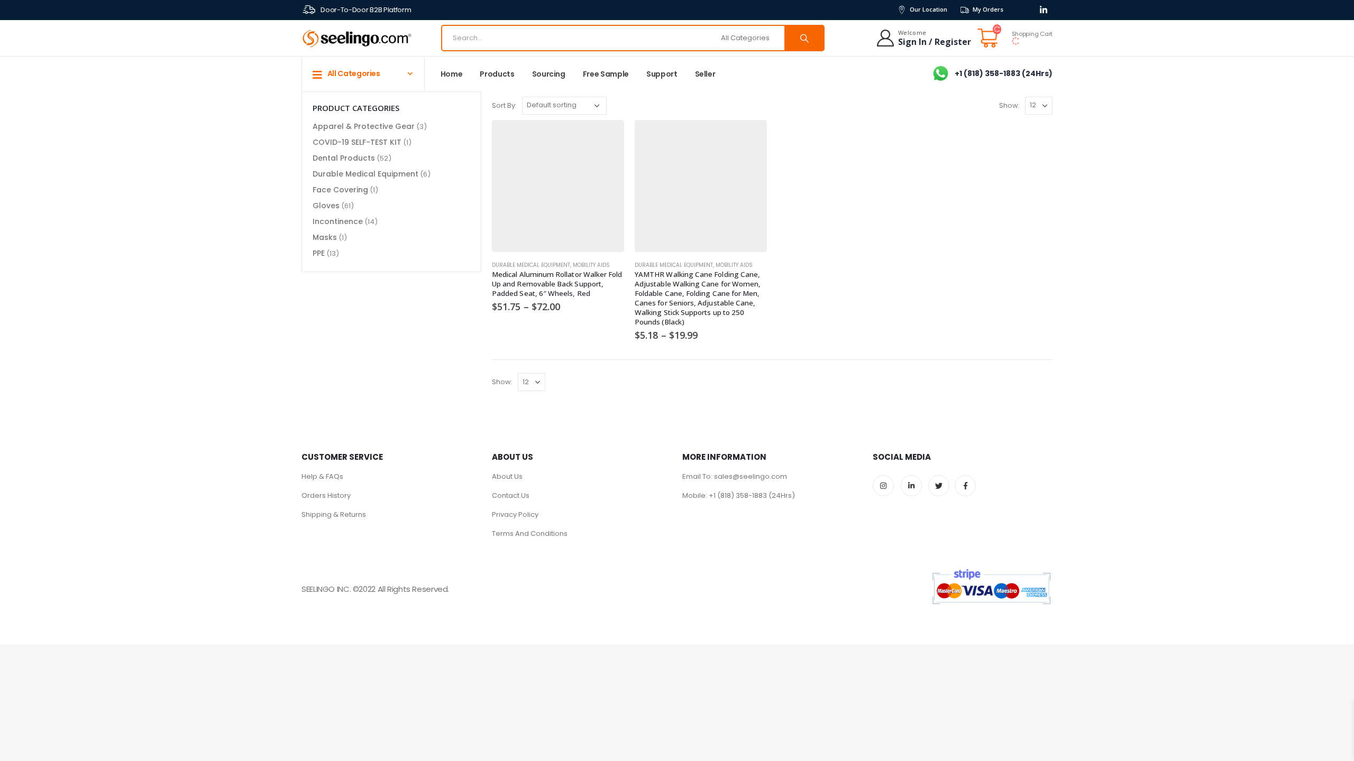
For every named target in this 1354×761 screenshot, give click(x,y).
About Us (507, 476)
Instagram (883, 485)
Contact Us (510, 495)
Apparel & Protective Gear (364, 126)
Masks (325, 237)
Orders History (326, 495)
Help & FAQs (322, 476)
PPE (319, 253)
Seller (705, 74)
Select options (606, 137)
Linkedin (911, 485)
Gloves (326, 205)
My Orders (988, 9)
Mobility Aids (591, 265)
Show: (1009, 105)
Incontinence (338, 221)
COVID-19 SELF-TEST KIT (357, 142)
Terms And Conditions (530, 533)
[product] (558, 186)
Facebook (965, 485)
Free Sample (606, 74)
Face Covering (340, 189)
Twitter (938, 485)
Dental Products (344, 158)
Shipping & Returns (333, 514)
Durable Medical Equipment (531, 265)
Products (497, 74)
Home (452, 74)
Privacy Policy (515, 514)
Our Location (928, 9)
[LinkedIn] (1043, 10)
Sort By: (504, 105)
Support (662, 74)
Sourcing (548, 74)
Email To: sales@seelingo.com (734, 476)
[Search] (804, 38)
